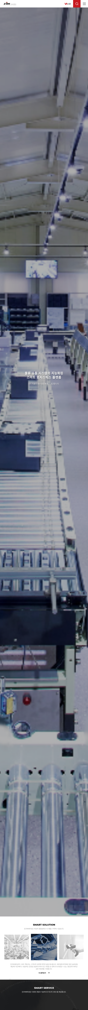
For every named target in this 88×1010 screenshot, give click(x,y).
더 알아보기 (15, 972)
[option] (44, 461)
